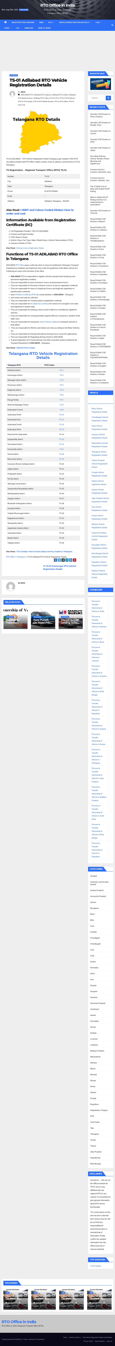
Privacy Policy (88, 1341)
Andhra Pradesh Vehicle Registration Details (100, 463)
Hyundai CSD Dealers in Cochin (70, 1298)
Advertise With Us (75, 1337)
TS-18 (61, 454)
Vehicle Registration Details (74, 22)
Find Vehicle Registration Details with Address (97, 1337)
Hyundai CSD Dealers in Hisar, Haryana (15, 1298)
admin (23, 92)
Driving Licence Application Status (30, 248)
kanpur (93, 1015)
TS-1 (62, 370)
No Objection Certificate (39, 304)
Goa (92, 979)
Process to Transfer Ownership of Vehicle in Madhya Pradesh (99, 793)
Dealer (93, 962)
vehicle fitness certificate (49, 322)
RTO (50, 22)
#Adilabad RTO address (42, 95)
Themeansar (40, 1339)
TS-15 (61, 439)
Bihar (92, 914)
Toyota (93, 1140)
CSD (98, 22)
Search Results (100, 1341)
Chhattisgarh (95, 944)
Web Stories (44, 28)
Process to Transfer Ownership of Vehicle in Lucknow (97, 654)
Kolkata (93, 1033)
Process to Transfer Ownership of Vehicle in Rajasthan (97, 707)
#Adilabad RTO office (41, 98)
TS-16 (61, 444)
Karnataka (94, 1021)
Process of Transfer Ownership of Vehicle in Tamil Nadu (98, 812)
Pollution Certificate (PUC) (25, 295)
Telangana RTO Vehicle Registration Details (43, 355)
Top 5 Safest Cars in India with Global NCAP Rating (100, 188)
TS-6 (62, 395)
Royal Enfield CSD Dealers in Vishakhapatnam (98, 238)
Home (65, 1337)
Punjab (93, 1098)
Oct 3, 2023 (12, 1303)
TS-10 (61, 415)
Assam (93, 902)
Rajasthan (94, 1104)
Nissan (93, 1081)
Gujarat (93, 985)
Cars (7, 28)
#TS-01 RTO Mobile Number (43, 101)
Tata (92, 1128)
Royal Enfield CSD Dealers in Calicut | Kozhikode (98, 327)
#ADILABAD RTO (27, 95)
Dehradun (94, 968)
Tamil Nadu (95, 1122)
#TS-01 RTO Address (67, 98)
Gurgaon (93, 991)
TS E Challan (95, 1266)
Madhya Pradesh (97, 1051)
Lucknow (94, 1039)
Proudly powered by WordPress (12, 1339)
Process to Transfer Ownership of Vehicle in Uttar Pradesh (98, 775)
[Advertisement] (57, 47)
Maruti (92, 1069)
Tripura (93, 1146)
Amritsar (93, 876)
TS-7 (62, 400)
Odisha (93, 1092)
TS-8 (62, 405)
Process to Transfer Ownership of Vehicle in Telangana (97, 756)
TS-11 (61, 420)
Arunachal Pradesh (98, 896)
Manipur (93, 1063)
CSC (18, 28)
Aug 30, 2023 (41, 1303)
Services (29, 28)
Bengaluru (94, 908)
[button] (112, 25)
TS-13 (61, 429)
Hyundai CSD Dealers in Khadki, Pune (42, 1298)
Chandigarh (95, 938)
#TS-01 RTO (54, 98)
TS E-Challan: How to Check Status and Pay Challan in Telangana (44, 552)
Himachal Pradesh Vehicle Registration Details (100, 536)
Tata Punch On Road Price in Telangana (42, 622)
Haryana (93, 997)
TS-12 (61, 424)
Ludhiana (94, 1045)
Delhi (92, 974)
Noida (92, 1086)
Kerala (93, 1027)
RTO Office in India (57, 5)
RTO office (20, 265)
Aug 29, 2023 (69, 1303)
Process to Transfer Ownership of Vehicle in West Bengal (98, 688)
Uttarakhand (95, 1158)
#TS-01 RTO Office (61, 101)
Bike (41, 22)
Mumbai (93, 1075)
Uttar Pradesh (96, 1152)
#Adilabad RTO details (60, 95)
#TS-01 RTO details (25, 101)
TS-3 (62, 380)
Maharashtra (95, 1057)
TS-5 (62, 390)
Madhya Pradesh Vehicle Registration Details (100, 574)
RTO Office (10, 557)
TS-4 (62, 385)
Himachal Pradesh (97, 1003)
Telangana (13, 75)
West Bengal (95, 1164)
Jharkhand (94, 1009)
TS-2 (62, 375)
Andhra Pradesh (97, 890)
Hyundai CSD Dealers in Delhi (97, 1298)
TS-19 (61, 459)
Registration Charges (23, 22)
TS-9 (62, 410)
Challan (93, 932)
